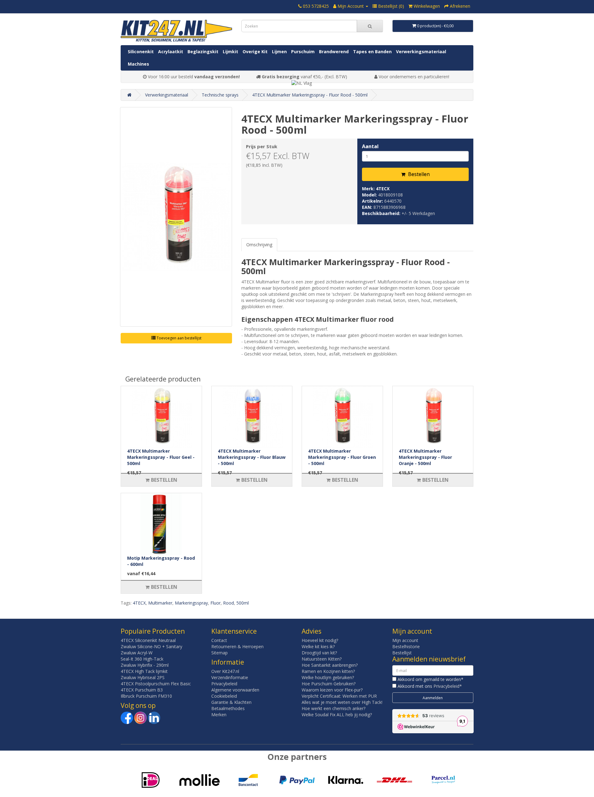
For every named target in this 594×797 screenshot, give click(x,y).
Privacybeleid (224, 684)
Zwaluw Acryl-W (137, 653)
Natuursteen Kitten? (322, 659)
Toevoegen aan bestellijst (178, 338)
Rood (228, 603)
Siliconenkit (141, 51)
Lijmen (279, 51)
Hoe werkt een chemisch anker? (333, 708)
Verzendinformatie (229, 677)
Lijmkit (230, 51)
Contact (219, 640)
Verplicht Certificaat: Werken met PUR (339, 696)
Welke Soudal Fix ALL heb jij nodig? (337, 714)
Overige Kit (255, 51)
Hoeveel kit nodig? (320, 640)
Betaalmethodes (228, 708)
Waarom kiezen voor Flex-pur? (332, 690)
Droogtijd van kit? (319, 653)
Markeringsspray (191, 603)
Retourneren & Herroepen (237, 646)
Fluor (215, 603)
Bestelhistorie (406, 646)
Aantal (370, 146)
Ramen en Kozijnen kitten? (328, 671)
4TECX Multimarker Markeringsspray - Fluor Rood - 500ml (310, 95)
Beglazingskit (202, 51)
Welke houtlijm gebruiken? (328, 677)
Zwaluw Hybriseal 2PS (143, 677)
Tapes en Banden (372, 51)
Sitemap (219, 653)
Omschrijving (259, 245)
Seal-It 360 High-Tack (142, 659)
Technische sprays (220, 95)
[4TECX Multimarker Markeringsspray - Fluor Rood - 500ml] (176, 217)
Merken (218, 714)
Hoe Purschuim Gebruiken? (328, 684)
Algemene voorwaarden (235, 690)
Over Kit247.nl (225, 671)
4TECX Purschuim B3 (142, 690)
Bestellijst (402, 653)
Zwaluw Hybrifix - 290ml (145, 665)
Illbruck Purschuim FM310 (146, 696)
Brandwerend (334, 51)
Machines (138, 64)
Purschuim (303, 51)
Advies (311, 631)
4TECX (383, 189)
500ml (242, 603)
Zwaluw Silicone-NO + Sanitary (151, 646)
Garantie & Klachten (231, 702)
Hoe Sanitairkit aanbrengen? (330, 665)
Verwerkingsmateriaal (421, 51)
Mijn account (405, 640)
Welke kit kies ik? (318, 646)
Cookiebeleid (224, 696)
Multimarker (160, 603)
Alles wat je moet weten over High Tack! (342, 702)
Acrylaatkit (170, 51)
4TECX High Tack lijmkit (144, 671)
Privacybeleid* (447, 686)
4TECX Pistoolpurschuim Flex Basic (156, 684)
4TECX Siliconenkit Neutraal (148, 640)
